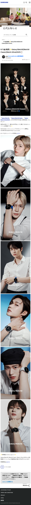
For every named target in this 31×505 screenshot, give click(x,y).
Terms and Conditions (7, 492)
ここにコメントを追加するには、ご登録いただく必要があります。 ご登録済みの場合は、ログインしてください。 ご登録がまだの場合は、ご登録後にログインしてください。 (15, 476)
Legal (2, 497)
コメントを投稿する (7, 481)
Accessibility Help (6, 490)
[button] (26, 59)
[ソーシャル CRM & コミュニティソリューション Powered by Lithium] (26, 485)
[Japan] (4, 2)
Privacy (3, 495)
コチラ (8, 462)
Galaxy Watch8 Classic (16, 118)
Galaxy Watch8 (5, 118)
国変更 (2, 500)
